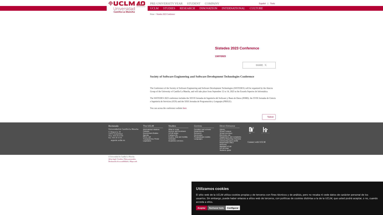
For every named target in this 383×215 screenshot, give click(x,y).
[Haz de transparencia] (252, 133)
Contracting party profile (230, 147)
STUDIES (166, 8)
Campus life (173, 138)
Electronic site (226, 138)
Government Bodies (151, 136)
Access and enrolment (177, 134)
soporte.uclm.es (119, 143)
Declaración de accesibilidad (119, 168)
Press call (147, 140)
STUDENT (188, 3)
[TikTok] (250, 148)
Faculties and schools (203, 132)
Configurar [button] (232, 208)
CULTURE (243, 8)
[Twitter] (265, 65)
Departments (199, 134)
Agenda (146, 138)
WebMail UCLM (226, 153)
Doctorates (198, 138)
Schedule (172, 142)
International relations (152, 132)
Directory (224, 151)
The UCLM (148, 129)
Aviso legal (112, 166)
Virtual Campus (226, 134)
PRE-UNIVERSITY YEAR (164, 3)
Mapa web (137, 168)
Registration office (227, 149)
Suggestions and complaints (226, 141)
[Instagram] (246, 148)
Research (198, 136)
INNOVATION (201, 8)
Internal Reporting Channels (227, 145)
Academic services (176, 144)
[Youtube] (267, 148)
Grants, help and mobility (179, 140)
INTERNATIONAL (223, 8)
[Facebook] (268, 65)
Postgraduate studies (203, 140)
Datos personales (134, 166)
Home (152, 14)
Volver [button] (270, 120)
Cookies (122, 166)
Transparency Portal (151, 142)
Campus (146, 134)
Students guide (226, 157)
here (191, 111)
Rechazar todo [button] (216, 208)
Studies (172, 129)
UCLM (153, 8)
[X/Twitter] (254, 148)
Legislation (147, 144)
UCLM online (173, 136)
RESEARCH (183, 8)
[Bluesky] (260, 148)
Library (223, 132)
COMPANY (205, 3)
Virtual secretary (227, 136)
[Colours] (265, 133)
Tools (272, 3)
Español (260, 3)
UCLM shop (224, 155)
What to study (174, 132)
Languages (198, 142)
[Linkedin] (272, 65)
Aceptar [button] (201, 208)
